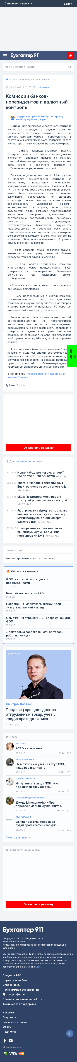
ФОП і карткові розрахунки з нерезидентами (27, 581)
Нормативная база (15, 980)
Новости (8, 1012)
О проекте (9, 1017)
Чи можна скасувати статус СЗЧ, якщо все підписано (40, 765)
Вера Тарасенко (25, 759)
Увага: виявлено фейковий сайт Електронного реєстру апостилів (41, 484)
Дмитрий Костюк (19, 704)
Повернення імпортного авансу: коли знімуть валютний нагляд (33, 605)
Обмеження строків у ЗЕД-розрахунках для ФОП (38, 619)
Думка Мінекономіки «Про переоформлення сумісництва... (39, 804)
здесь (38, 966)
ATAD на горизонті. (30, 748)
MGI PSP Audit (23, 817)
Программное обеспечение (21, 989)
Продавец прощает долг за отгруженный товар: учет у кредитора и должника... (31, 714)
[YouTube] (11, 1041)
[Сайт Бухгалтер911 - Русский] (23, 929)
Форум (7, 1026)
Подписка (70, 55)
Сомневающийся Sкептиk (30, 797)
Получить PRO (12, 975)
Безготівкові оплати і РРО (25, 593)
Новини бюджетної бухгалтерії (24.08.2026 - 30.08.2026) (40, 474)
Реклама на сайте (15, 1022)
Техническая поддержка (19, 1003)
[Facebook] (5, 1041)
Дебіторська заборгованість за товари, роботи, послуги (35, 633)
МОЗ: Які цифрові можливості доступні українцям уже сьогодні (42, 498)
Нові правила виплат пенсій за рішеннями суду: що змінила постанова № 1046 (39, 531)
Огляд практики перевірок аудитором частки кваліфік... (37, 823)
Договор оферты (14, 994)
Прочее (21, 385)
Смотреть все (16, 837)
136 (14, 189)
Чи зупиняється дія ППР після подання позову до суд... (37, 785)
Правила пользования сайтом (22, 999)
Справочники (11, 984)
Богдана (20, 743)
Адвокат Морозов (26, 778)
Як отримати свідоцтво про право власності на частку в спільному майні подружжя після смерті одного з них (42, 516)
